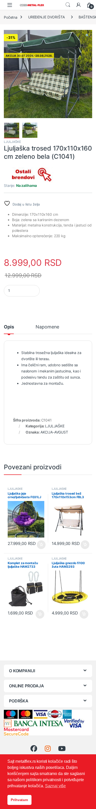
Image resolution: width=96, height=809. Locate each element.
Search (68, 5)
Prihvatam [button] (19, 800)
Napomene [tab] (47, 327)
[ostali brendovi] (29, 175)
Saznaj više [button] (55, 786)
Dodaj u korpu (40, 544)
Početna (10, 17)
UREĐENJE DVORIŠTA (46, 17)
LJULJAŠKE (12, 142)
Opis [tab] (9, 327)
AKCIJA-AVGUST (54, 432)
